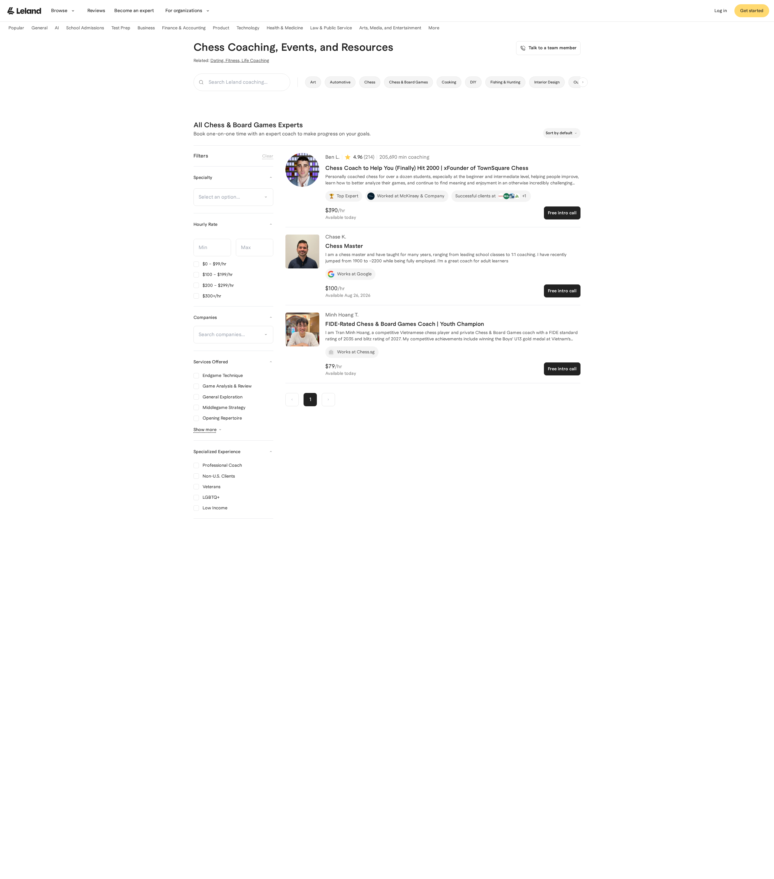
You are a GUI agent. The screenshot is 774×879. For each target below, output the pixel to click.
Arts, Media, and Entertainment (390, 27)
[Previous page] (292, 399)
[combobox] (230, 197)
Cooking (449, 82)
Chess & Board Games (408, 82)
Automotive (340, 82)
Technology (247, 27)
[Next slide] (583, 82)
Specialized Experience (217, 451)
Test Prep (120, 27)
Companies (205, 317)
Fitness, (234, 60)
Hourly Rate (205, 224)
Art (313, 82)
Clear (267, 156)
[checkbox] (210, 264)
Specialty (203, 177)
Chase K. (335, 237)
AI (57, 27)
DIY (473, 82)
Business (146, 27)
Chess (369, 82)
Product (221, 27)
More (433, 27)
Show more (205, 429)
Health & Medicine (285, 27)
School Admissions (85, 27)
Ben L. (332, 157)
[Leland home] (24, 11)
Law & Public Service (331, 27)
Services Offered (211, 361)
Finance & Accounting (184, 27)
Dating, (218, 60)
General (39, 27)
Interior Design (547, 82)
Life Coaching (255, 60)
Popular (16, 27)
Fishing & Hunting (505, 82)
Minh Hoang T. (342, 315)
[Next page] (328, 399)
